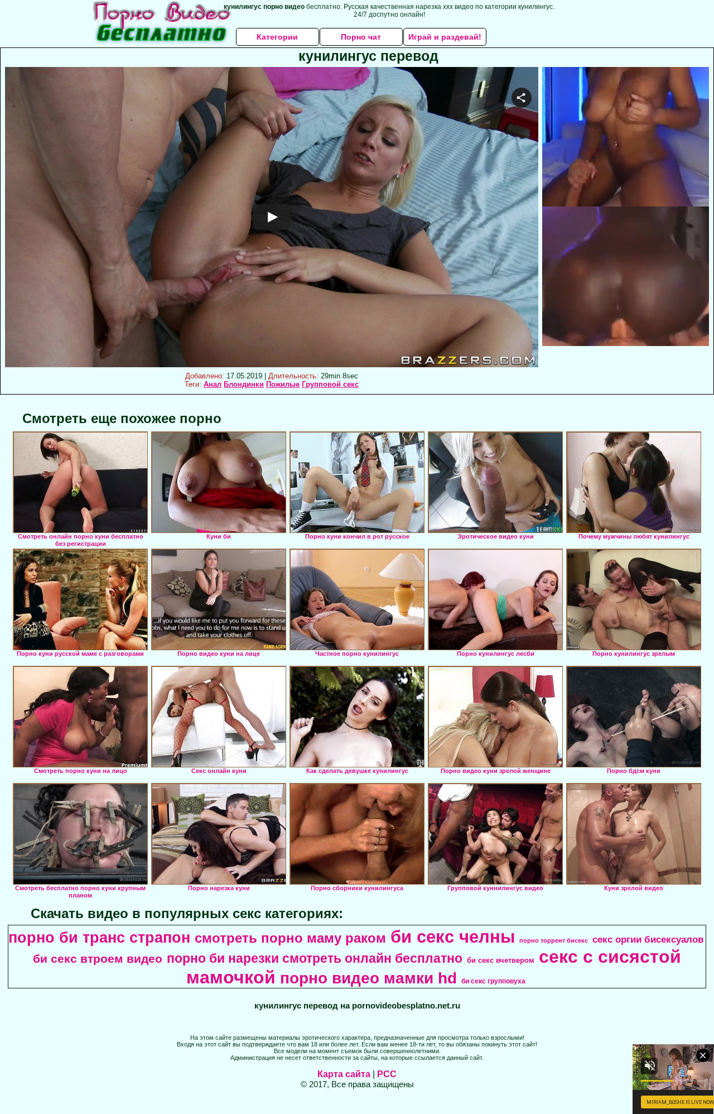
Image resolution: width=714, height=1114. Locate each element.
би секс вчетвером (500, 960)
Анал (212, 384)
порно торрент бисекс (553, 940)
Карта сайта (343, 1074)
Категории (277, 36)
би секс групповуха (493, 981)
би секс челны (452, 936)
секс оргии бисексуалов (647, 939)
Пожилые (283, 384)
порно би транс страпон (99, 937)
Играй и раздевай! (444, 36)
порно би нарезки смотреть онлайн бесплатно (314, 958)
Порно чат (361, 36)
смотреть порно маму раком (290, 937)
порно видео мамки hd (368, 978)
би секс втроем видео (97, 959)
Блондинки (244, 384)
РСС (387, 1074)
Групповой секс (330, 384)
